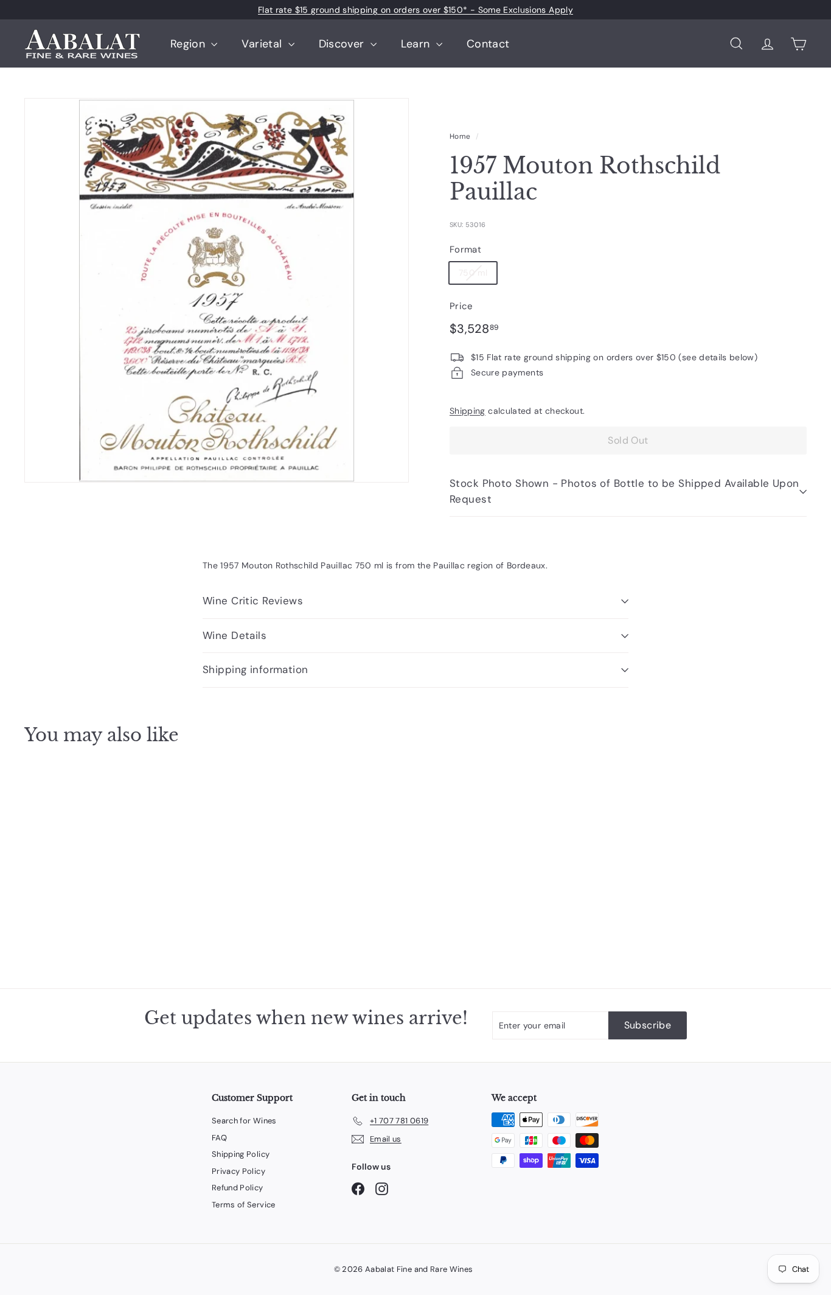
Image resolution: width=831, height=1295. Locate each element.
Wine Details (234, 635)
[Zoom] (216, 290)
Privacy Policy (238, 1171)
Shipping (467, 410)
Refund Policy (237, 1187)
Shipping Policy (240, 1154)
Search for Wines (244, 1120)
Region (189, 44)
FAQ (219, 1138)
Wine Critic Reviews (253, 600)
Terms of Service (244, 1204)
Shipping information (255, 669)
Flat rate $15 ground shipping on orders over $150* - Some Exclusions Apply (415, 9)
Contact (488, 44)
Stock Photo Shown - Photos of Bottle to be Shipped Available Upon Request (624, 491)
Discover (343, 44)
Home (460, 136)
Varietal (263, 44)
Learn (417, 44)
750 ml (473, 272)
